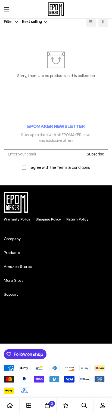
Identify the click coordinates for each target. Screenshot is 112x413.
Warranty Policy (17, 219)
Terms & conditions (73, 167)
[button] (102, 9)
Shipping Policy (48, 219)
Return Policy (77, 219)
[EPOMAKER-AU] (56, 9)
